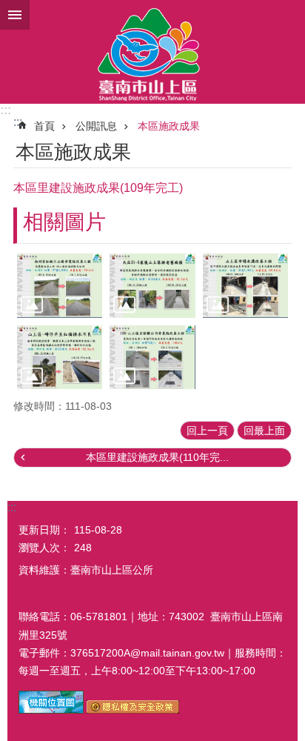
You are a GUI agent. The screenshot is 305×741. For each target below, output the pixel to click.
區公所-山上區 (152, 52)
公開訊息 (96, 126)
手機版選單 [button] (15, 15)
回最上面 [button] (264, 430)
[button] (59, 285)
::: (5, 110)
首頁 (44, 126)
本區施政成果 (169, 126)
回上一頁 (207, 430)
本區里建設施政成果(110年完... (157, 457)
